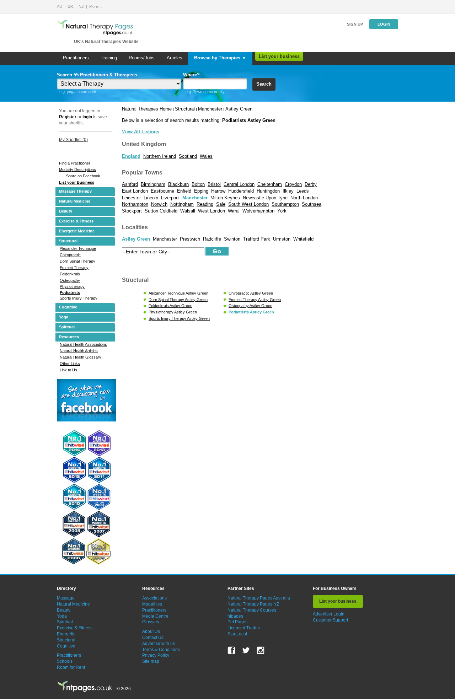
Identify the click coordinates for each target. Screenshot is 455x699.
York (282, 211)
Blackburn (178, 184)
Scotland (188, 156)
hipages (235, 616)
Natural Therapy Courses (252, 610)
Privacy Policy (155, 655)
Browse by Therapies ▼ (220, 57)
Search (264, 84)
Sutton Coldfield (161, 211)
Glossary (150, 621)
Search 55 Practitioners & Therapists (97, 74)
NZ (81, 6)
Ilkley (288, 191)
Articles (174, 57)
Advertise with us (158, 643)
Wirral (234, 211)
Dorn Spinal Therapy (77, 261)
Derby (311, 184)
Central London (239, 184)
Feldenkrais (70, 274)
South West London (248, 204)
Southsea (311, 204)
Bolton (198, 184)
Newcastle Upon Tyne (265, 197)
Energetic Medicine (77, 231)
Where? (191, 74)
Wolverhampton (258, 211)
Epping (201, 191)
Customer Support (330, 620)
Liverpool (170, 197)
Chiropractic (70, 255)
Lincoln (151, 197)
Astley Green (238, 109)
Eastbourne (162, 191)
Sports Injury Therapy (78, 298)
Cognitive (68, 307)
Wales (206, 156)
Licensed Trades (244, 627)
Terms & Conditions (161, 649)
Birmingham (153, 184)
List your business (279, 56)
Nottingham (182, 204)
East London (135, 191)
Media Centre (155, 616)
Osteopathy (70, 280)
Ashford (130, 184)
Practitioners (76, 57)
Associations (154, 598)
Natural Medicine (74, 201)
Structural (68, 241)
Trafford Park (256, 239)
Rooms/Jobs (142, 57)
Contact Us (153, 637)
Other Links (70, 363)
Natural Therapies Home (147, 109)
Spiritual (67, 327)
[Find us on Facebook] (231, 650)
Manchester (210, 109)
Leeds (302, 191)
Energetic (66, 633)
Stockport (132, 211)
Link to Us (68, 370)
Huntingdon (268, 191)
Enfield (184, 191)
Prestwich (190, 239)
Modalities (152, 604)
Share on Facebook (83, 176)
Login (384, 24)
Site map (150, 661)
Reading (205, 204)
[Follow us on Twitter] (246, 650)
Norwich (159, 204)
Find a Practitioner (74, 163)
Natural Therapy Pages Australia (259, 598)
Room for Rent (71, 667)
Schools (65, 661)
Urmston (281, 239)
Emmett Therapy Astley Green (255, 299)
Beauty (65, 211)
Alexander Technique (78, 248)
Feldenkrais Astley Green (170, 305)
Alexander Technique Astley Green (178, 293)
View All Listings (140, 131)
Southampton (285, 204)
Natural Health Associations (83, 344)
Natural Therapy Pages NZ (253, 604)
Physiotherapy (72, 286)
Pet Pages (237, 621)
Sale (220, 204)
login (87, 116)
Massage (66, 598)
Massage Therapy (75, 191)
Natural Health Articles (79, 351)
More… (95, 6)
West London (211, 211)
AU (59, 6)
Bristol (214, 184)
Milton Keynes (225, 197)
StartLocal (237, 633)
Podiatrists (70, 292)
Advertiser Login (328, 614)
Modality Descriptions (77, 169)
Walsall (187, 211)
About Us (151, 631)
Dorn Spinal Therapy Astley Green (178, 299)
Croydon (293, 184)
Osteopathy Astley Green (250, 305)
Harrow (218, 191)
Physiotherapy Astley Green (173, 312)
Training (109, 57)
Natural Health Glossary (80, 357)
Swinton (232, 239)
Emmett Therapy (74, 267)
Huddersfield (241, 191)
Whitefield (303, 239)
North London (304, 197)
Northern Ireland (159, 156)
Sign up (355, 24)
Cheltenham (269, 184)
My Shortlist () (73, 139)
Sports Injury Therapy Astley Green (179, 318)
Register (67, 116)
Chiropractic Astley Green (251, 293)
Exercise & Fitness (76, 221)
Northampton (135, 204)
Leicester (131, 197)
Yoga (63, 317)
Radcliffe (212, 239)
